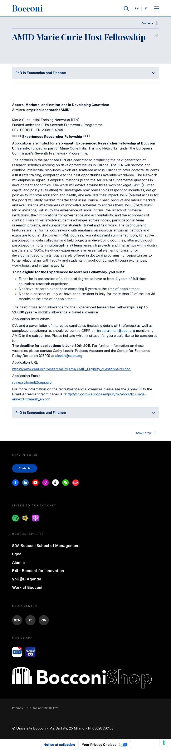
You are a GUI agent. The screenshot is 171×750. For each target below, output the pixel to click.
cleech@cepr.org (68, 356)
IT (146, 8)
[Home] (27, 8)
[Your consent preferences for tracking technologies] (164, 743)
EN (137, 8)
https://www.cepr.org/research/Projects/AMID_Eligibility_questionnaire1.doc (71, 369)
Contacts (147, 23)
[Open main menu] (156, 9)
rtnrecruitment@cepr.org (115, 330)
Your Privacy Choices (99, 744)
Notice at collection (59, 744)
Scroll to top (143, 432)
